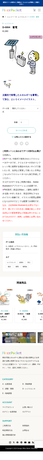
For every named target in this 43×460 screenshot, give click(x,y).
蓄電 (17, 266)
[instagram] (10, 442)
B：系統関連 (27, 384)
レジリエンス (11, 262)
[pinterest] (21, 442)
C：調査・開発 (8, 389)
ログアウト (26, 412)
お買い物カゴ (27, 407)
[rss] (33, 442)
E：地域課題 (7, 393)
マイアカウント (8, 407)
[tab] (21, 234)
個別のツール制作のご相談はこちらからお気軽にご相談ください (21, 3)
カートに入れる (21, 130)
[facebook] (17, 442)
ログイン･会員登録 (9, 412)
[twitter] (14, 442)
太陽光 (21, 262)
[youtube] (25, 442)
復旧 (9, 266)
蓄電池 (25, 266)
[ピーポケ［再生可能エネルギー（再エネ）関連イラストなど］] (11, 10)
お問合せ (25, 430)
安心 (28, 262)
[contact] (29, 442)
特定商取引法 (7, 430)
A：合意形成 (7, 384)
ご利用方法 (6, 426)
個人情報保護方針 (9, 435)
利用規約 (25, 426)
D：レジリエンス (7, 23)
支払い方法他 (21, 234)
